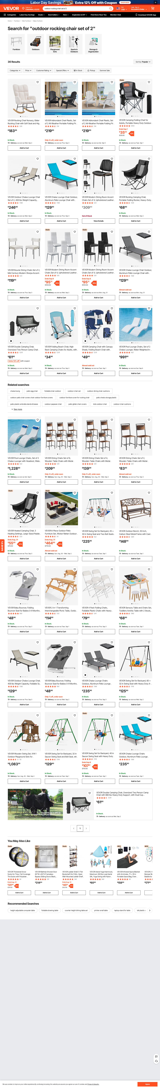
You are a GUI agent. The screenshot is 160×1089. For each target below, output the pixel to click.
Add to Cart (24, 148)
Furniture (17, 21)
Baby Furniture (37, 21)
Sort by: (139, 62)
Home (10, 21)
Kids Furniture (26, 21)
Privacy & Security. (93, 1084)
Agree (147, 1084)
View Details (99, 221)
